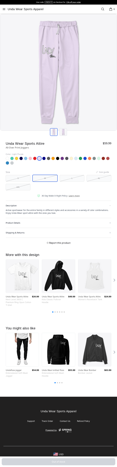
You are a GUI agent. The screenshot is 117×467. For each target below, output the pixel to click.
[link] (22, 276)
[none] (102, 172)
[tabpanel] (58, 72)
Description (11, 205)
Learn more (74, 195)
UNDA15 (48, 2)
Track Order (47, 421)
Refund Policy (83, 421)
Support (31, 421)
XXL (18, 187)
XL (99, 178)
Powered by (51, 430)
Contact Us (65, 421)
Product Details (13, 222)
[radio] (18, 178)
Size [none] (8, 172)
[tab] (53, 132)
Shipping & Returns (15, 232)
